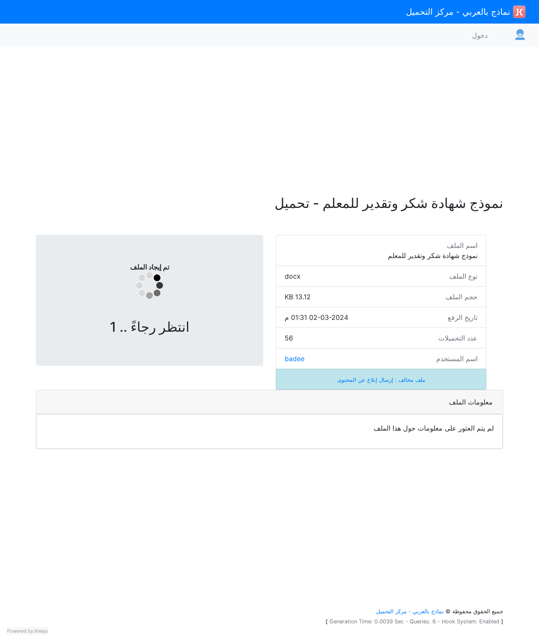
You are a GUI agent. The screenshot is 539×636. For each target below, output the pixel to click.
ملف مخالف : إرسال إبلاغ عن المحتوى (381, 380)
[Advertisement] (269, 116)
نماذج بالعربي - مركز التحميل (459, 12)
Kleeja (41, 631)
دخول (480, 35)
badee (294, 358)
